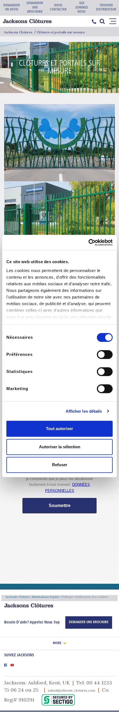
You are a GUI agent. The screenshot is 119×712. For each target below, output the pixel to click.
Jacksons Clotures (18, 32)
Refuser (59, 464)
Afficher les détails (84, 411)
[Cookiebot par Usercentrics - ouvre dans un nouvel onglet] (88, 242)
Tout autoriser (59, 428)
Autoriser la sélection (59, 446)
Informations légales (46, 597)
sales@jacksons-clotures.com (71, 690)
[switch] (105, 354)
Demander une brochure (88, 622)
